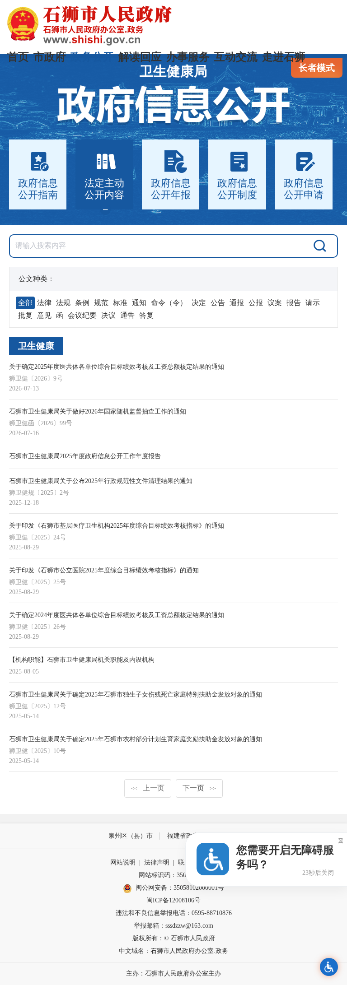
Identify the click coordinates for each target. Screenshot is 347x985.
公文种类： (37, 279)
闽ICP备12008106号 (173, 900)
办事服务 (188, 57)
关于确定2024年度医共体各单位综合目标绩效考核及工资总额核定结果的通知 (116, 615)
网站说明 (123, 862)
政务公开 (92, 57)
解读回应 (140, 57)
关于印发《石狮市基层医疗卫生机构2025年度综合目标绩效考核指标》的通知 (116, 525)
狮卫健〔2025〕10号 (37, 751)
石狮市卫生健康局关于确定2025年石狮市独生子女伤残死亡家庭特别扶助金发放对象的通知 (135, 694)
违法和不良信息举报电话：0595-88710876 (174, 913)
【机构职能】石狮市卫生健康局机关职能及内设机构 (82, 659)
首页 (18, 57)
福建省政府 (183, 835)
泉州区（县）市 (130, 835)
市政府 (49, 57)
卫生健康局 (173, 71)
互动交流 (236, 57)
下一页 (199, 788)
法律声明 (156, 862)
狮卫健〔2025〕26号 (37, 626)
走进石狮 (283, 57)
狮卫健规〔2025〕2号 (39, 492)
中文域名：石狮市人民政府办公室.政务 (173, 951)
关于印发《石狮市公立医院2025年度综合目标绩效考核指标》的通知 (104, 570)
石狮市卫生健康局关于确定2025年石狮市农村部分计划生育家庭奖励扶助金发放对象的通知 (135, 739)
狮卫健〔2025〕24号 (37, 537)
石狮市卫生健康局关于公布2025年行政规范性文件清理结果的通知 (100, 481)
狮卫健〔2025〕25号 (37, 582)
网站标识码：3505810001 (173, 875)
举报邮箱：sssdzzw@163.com (173, 925)
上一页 (147, 788)
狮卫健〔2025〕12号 (37, 706)
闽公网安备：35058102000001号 (180, 887)
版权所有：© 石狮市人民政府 (173, 938)
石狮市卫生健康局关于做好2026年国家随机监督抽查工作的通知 (97, 411)
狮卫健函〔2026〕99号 (40, 423)
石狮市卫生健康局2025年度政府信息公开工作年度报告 (85, 456)
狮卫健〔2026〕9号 (36, 378)
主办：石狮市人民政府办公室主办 (173, 973)
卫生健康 (36, 346)
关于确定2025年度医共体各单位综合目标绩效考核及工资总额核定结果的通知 (116, 366)
